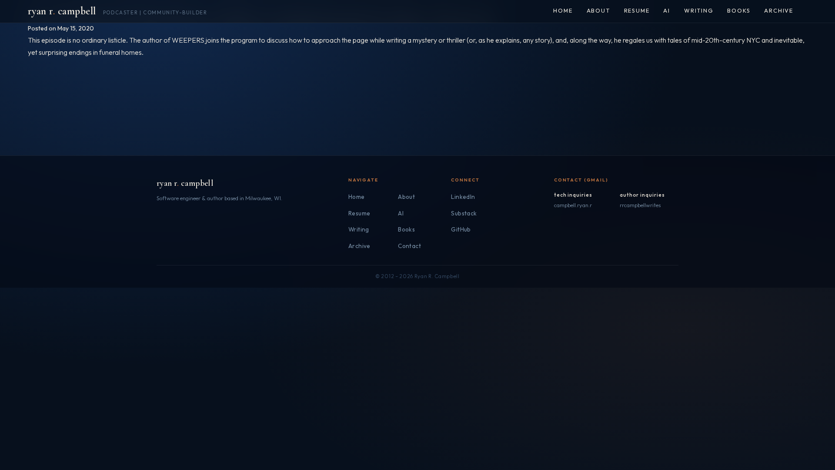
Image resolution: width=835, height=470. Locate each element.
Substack (464, 213)
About (406, 197)
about (598, 10)
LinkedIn (463, 197)
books (738, 10)
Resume (359, 213)
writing (699, 10)
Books (406, 229)
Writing (358, 229)
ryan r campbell (185, 183)
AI (666, 10)
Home (356, 197)
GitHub (461, 229)
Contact (409, 246)
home (562, 10)
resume (637, 10)
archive (778, 10)
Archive (359, 246)
